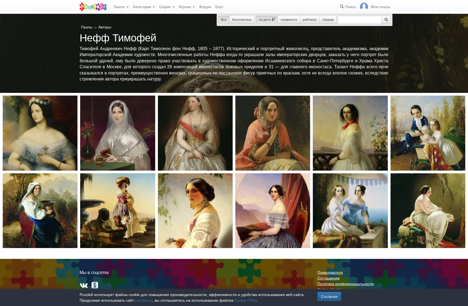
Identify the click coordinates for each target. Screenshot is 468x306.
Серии (165, 7)
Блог (219, 7)
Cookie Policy (245, 300)
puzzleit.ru (143, 300)
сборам (328, 20)
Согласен (329, 296)
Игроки (185, 7)
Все (224, 20)
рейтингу (310, 20)
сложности (289, 20)
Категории (142, 7)
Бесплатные (242, 20)
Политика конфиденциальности (345, 284)
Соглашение (328, 278)
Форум (205, 7)
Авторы (104, 27)
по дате (265, 20)
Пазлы (119, 7)
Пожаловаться (330, 272)
